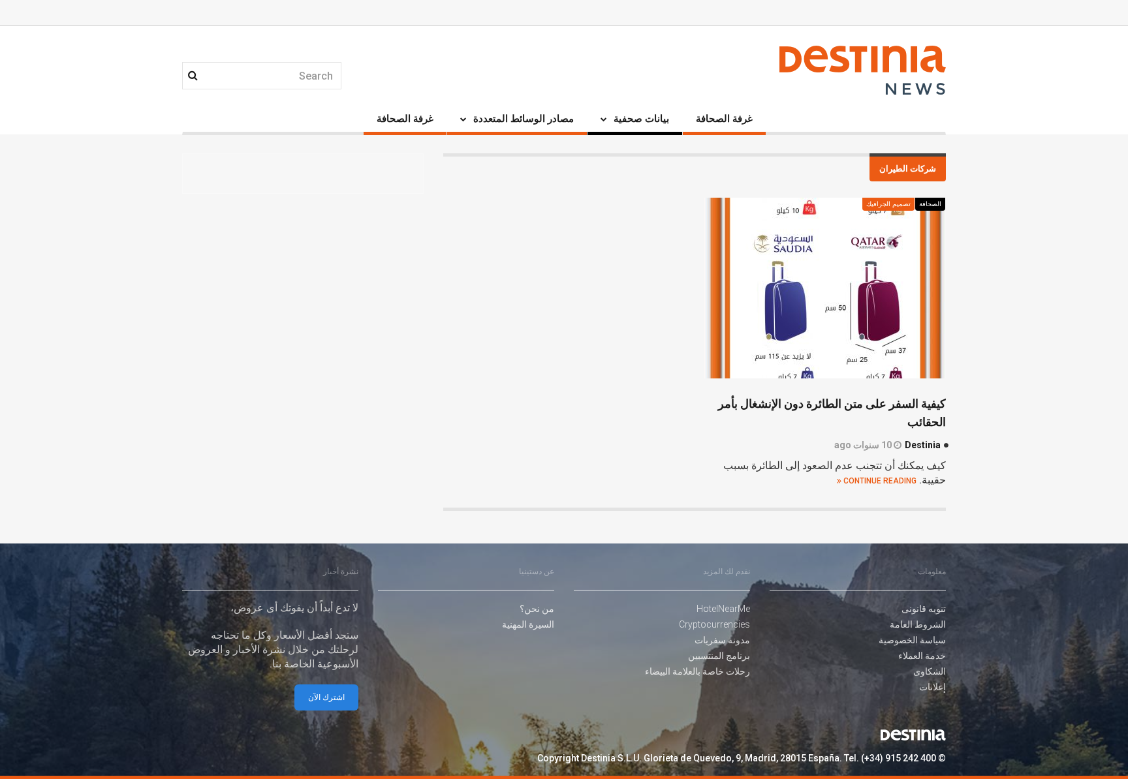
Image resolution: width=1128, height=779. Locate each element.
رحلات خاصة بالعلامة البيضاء (697, 671)
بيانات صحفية (641, 119)
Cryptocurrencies (714, 624)
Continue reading (878, 480)
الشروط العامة (918, 624)
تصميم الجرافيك (888, 204)
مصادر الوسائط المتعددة (523, 119)
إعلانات (932, 687)
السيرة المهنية (528, 624)
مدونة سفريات (722, 640)
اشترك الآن (326, 697)
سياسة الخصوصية (912, 640)
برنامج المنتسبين (719, 655)
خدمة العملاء (922, 655)
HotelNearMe (723, 608)
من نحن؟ (537, 608)
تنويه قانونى (923, 608)
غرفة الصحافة (724, 119)
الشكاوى (929, 671)
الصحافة (930, 204)
